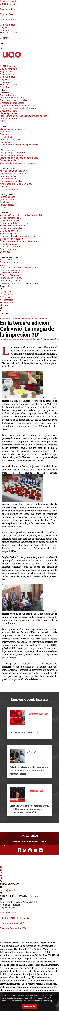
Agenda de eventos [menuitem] (9, 189)
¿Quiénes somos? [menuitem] (8, 199)
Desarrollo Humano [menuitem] (9, 272)
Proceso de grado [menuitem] (8, 233)
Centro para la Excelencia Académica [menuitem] (18, 267)
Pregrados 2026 (7, 907)
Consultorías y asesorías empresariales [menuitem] (19, 144)
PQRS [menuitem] (3, 121)
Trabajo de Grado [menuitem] (8, 118)
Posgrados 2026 (8, 912)
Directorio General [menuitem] (8, 110)
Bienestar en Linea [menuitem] (9, 262)
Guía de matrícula (8, 9)
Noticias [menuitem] (4, 186)
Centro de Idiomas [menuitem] (9, 249)
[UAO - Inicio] (11, 58)
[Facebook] (1, 867)
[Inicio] (1, 308)
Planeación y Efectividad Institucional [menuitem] (18, 108)
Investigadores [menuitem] (7, 204)
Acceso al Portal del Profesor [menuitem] (14, 223)
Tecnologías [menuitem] (6, 137)
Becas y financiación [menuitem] (10, 160)
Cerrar (36, 283)
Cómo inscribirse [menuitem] (7, 150)
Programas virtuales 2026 (12, 923)
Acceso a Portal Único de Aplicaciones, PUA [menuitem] (21, 215)
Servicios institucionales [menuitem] (11, 218)
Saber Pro (4, 38)
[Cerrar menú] (1, 64)
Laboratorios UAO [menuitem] (8, 176)
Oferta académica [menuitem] (8, 127)
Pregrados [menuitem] (5, 131)
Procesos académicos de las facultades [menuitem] (19, 241)
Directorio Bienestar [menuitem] (9, 275)
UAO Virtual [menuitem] (5, 142)
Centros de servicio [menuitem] (9, 231)
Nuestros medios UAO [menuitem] (10, 178)
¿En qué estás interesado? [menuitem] (12, 129)
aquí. (52, 1001)
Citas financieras (8, 19)
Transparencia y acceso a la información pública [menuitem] (23, 116)
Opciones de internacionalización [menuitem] (16, 173)
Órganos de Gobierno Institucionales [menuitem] (17, 105)
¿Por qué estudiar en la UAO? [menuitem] (14, 171)
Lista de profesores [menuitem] (9, 113)
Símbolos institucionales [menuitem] (12, 103)
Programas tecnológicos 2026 (14, 918)
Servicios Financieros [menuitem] (10, 220)
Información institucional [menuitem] (12, 97)
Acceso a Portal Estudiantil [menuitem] (13, 225)
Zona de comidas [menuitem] (8, 244)
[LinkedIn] (1, 878)
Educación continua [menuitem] (9, 32)
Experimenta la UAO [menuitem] (8, 168)
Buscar (29, 283)
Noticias (4, 313)
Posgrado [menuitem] (4, 30)
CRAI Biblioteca (7, 4)
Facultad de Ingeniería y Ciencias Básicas (20, 339)
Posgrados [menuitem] (5, 134)
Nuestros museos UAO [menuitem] (11, 181)
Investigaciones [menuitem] (7, 194)
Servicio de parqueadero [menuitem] (11, 238)
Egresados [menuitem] (5, 252)
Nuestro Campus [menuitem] (8, 95)
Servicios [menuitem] (4, 202)
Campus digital (7, 25)
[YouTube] (1, 875)
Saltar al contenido (9, 1)
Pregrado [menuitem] (4, 27)
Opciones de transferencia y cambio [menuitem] (17, 163)
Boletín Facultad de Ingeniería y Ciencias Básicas (23, 318)
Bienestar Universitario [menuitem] (9, 257)
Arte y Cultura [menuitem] (6, 259)
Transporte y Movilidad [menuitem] (11, 280)
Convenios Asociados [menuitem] (10, 246)
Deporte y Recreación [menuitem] (10, 270)
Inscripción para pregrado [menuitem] (12, 152)
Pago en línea (6, 14)
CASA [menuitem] (2, 265)
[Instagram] (1, 873)
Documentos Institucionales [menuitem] (13, 100)
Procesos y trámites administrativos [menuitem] (17, 236)
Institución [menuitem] (5, 93)
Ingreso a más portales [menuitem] (11, 228)
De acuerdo (29, 1006)
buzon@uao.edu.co (9, 890)
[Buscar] (1, 48)
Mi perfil (4, 43)
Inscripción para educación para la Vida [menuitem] (19, 157)
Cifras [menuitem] (3, 207)
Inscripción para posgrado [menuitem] (12, 155)
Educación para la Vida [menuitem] (11, 139)
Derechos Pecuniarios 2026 (13, 928)
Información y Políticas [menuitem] (11, 278)
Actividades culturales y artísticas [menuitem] (16, 184)
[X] (1, 870)
